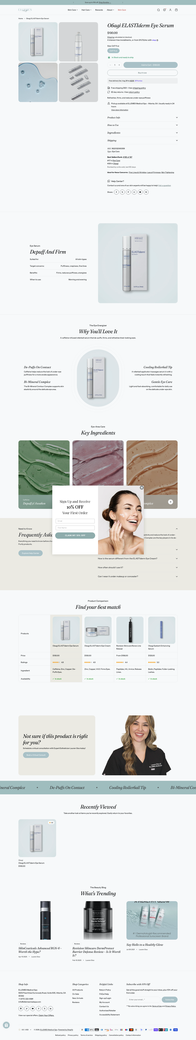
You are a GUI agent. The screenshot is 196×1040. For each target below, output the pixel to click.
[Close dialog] (142, 487)
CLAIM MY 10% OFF (75, 535)
